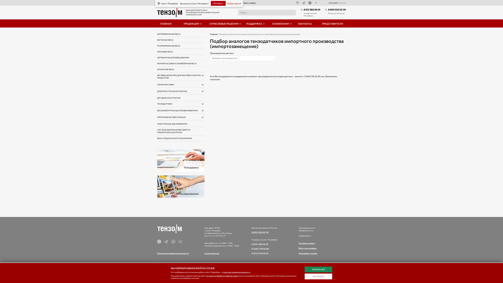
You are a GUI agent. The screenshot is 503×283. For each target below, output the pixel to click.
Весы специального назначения (174, 138)
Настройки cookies (308, 253)
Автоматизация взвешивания (173, 57)
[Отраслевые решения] (180, 186)
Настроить (318, 276)
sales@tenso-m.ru (306, 230)
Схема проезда (211, 253)
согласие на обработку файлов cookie (222, 276)
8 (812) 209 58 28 (260, 253)
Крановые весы (165, 52)
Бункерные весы (165, 69)
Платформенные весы (168, 46)
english (342, 3)
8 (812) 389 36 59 (260, 244)
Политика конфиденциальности (173, 253)
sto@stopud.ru (305, 236)
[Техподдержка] (180, 160)
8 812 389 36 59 (312, 9)
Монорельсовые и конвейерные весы (176, 63)
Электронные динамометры (172, 124)
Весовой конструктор (169, 98)
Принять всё (318, 269)
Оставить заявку (248, 3)
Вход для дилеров (308, 248)
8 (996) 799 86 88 (260, 248)
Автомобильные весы (168, 34)
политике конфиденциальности (236, 272)
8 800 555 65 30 (337, 9)
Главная (213, 34)
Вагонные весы (165, 40)
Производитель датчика (222, 53)
